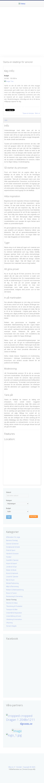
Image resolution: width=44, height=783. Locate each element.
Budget (6, 76)
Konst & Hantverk (12, 573)
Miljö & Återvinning (12, 586)
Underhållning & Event (13, 616)
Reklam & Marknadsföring (15, 590)
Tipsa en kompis (28, 113)
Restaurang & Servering (14, 596)
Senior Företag (11, 600)
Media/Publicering (12, 583)
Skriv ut (37, 113)
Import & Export (11, 563)
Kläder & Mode (11, 570)
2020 (33, 767)
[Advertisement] (22, 30)
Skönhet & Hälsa (11, 603)
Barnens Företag (12, 540)
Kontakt (19, 767)
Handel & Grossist (12, 554)
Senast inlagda (11, 626)
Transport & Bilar (11, 609)
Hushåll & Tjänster (12, 560)
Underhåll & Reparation (14, 613)
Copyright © (27, 767)
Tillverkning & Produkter (14, 606)
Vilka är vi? (11, 767)
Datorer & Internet (12, 544)
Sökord (8, 492)
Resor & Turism (11, 593)
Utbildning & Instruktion (14, 619)
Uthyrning (9, 623)
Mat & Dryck (10, 580)
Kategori (9, 500)
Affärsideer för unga (13, 537)
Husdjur (8, 557)
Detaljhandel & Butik (13, 547)
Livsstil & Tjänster (12, 577)
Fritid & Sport (10, 550)
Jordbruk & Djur (11, 567)
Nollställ (33, 516)
